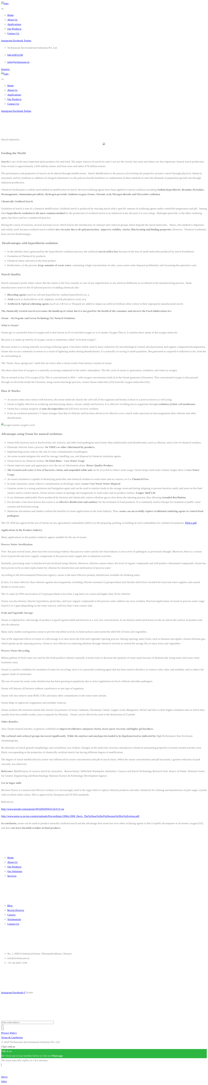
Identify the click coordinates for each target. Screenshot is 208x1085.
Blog (9, 905)
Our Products (14, 28)
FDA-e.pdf (191, 522)
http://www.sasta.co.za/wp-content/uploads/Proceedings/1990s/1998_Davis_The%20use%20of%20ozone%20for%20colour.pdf (70, 816)
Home (10, 15)
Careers (11, 914)
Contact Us (13, 33)
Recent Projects (15, 910)
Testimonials (14, 919)
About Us (12, 19)
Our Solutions (14, 871)
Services (11, 875)
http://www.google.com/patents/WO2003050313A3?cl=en (32, 809)
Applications (14, 24)
